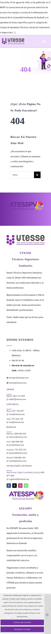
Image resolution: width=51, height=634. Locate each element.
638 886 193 (20, 457)
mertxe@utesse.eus (18, 437)
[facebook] (9, 485)
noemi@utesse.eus (17, 461)
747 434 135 (20, 449)
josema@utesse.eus (18, 453)
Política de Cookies (22, 622)
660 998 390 (17, 441)
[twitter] (14, 485)
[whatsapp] (26, 485)
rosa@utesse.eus (17, 414)
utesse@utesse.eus (17, 383)
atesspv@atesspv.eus (19, 377)
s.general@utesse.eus (19, 479)
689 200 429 (20, 433)
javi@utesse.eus (16, 445)
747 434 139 (17, 419)
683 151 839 (19, 396)
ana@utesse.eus (16, 422)
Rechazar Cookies (22, 629)
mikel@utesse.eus (17, 399)
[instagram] (20, 485)
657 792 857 (18, 411)
